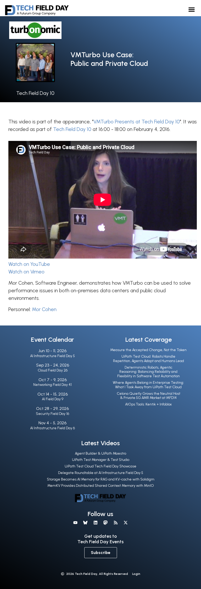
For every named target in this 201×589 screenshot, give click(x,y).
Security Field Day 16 (52, 413)
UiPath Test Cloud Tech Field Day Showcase (100, 466)
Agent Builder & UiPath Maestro (100, 453)
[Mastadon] (105, 522)
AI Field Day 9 (52, 399)
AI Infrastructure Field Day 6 (52, 428)
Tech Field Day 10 (35, 93)
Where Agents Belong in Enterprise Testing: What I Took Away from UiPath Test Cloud (148, 384)
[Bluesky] (85, 522)
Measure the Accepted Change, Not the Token (148, 350)
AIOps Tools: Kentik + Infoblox (148, 404)
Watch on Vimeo (26, 272)
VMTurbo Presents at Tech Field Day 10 (136, 122)
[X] (126, 522)
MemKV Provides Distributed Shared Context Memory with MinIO (100, 485)
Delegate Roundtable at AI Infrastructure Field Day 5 (100, 473)
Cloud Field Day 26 (53, 370)
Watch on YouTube (29, 264)
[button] (192, 9)
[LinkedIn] (95, 522)
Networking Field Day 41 (52, 384)
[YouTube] (75, 522)
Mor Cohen (44, 309)
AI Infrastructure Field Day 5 (52, 356)
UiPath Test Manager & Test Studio (100, 460)
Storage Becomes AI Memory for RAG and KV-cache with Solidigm (100, 479)
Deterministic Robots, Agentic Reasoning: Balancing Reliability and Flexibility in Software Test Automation (148, 372)
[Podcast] (115, 522)
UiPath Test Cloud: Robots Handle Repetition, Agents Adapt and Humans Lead (148, 358)
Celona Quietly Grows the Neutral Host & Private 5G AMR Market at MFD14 (148, 395)
